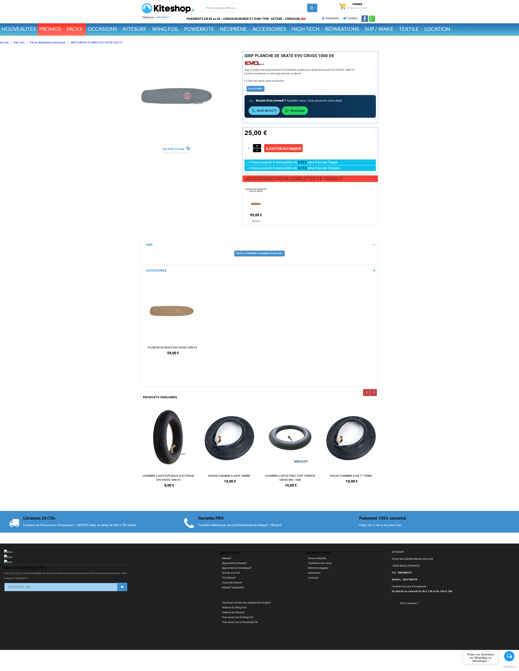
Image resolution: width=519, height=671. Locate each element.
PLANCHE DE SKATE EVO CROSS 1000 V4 (256, 190)
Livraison (313, 577)
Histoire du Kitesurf (233, 612)
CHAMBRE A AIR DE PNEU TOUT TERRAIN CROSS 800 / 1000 (290, 477)
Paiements (314, 572)
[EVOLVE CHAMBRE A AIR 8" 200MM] (229, 438)
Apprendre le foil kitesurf (236, 567)
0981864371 (163, 17)
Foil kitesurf (229, 577)
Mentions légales (318, 567)
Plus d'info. (255, 88)
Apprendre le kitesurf (234, 563)
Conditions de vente (319, 563)
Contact (351, 18)
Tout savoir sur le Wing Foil (237, 617)
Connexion (331, 18)
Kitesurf (226, 558)
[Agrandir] (194, 329)
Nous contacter (317, 558)
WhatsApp (297, 110)
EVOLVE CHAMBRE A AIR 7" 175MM (351, 475)
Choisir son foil (231, 572)
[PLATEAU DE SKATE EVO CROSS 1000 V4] (256, 203)
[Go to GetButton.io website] (509, 667)
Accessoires (156, 270)
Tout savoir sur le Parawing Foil (240, 622)
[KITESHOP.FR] (168, 8)
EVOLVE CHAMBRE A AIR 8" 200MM (229, 475)
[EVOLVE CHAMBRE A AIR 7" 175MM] (351, 438)
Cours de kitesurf (232, 582)
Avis (149, 244)
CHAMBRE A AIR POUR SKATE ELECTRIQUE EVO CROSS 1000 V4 (168, 477)
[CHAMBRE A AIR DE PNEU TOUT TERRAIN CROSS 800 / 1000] (290, 438)
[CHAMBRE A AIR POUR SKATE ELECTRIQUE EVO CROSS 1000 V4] (168, 438)
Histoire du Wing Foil (234, 607)
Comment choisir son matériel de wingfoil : (247, 602)
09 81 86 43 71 (267, 110)
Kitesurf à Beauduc (233, 587)
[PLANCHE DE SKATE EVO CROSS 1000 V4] (172, 311)
